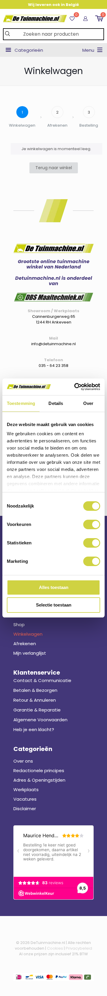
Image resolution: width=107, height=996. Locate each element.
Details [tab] (55, 403)
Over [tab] (88, 403)
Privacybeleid (79, 948)
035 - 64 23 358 (53, 365)
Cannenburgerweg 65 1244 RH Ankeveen (53, 319)
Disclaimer (24, 808)
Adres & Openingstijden (39, 780)
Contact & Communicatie (42, 680)
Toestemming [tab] (21, 403)
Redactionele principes (38, 770)
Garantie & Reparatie (37, 710)
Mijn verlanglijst (29, 653)
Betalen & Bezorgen (35, 690)
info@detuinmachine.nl (53, 344)
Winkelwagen (28, 634)
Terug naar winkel (53, 168)
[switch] (91, 524)
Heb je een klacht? (33, 729)
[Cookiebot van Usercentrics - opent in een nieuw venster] (75, 387)
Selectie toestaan (53, 604)
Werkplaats (26, 789)
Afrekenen (24, 643)
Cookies (55, 948)
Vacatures (25, 799)
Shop (19, 624)
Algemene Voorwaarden (40, 720)
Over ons (23, 761)
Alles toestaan (53, 587)
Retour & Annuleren (34, 700)
